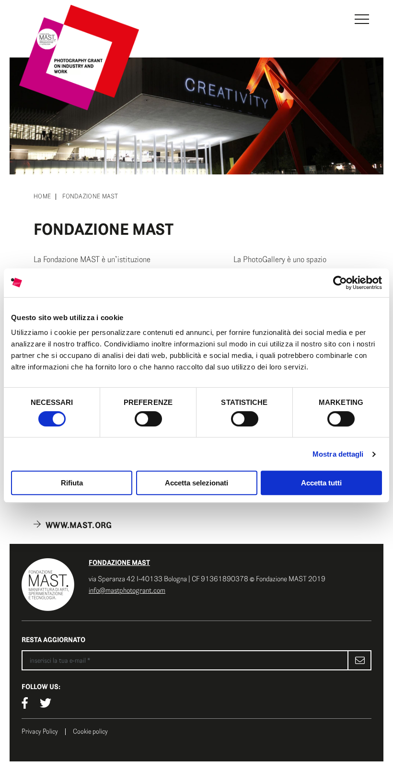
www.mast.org (79, 525)
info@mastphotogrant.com (127, 590)
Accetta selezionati (196, 483)
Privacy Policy (40, 731)
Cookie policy (90, 731)
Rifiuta (72, 483)
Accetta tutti (321, 483)
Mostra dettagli (338, 454)
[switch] (148, 418)
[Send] (359, 660)
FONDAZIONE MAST (119, 562)
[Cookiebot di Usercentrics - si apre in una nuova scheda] (340, 283)
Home (42, 197)
